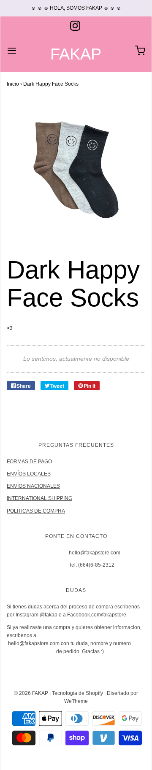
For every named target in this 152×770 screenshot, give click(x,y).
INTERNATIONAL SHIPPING (39, 498)
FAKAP (75, 54)
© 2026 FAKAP (31, 693)
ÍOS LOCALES (34, 474)
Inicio (13, 84)
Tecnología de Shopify (77, 693)
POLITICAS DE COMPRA (36, 511)
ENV (12, 474)
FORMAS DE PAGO (29, 462)
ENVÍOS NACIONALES (33, 486)
